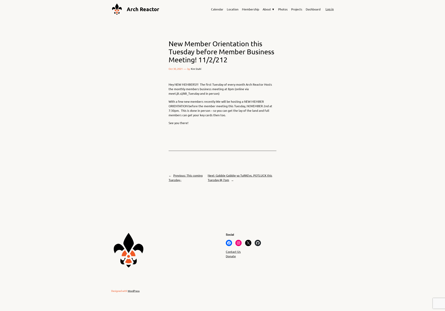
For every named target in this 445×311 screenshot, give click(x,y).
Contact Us (233, 251)
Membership (250, 9)
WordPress (134, 290)
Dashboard (313, 9)
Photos (283, 9)
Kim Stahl (196, 68)
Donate (231, 256)
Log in (330, 9)
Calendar (217, 9)
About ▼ (269, 9)
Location (232, 9)
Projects (296, 9)
